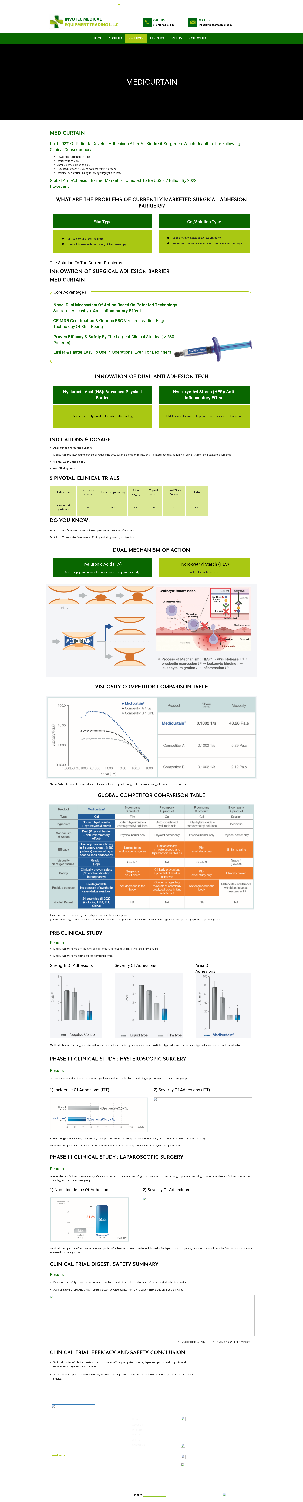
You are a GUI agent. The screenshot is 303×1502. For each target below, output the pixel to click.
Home (98, 38)
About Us (115, 38)
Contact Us (197, 38)
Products (136, 38)
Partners (157, 38)
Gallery (176, 38)
